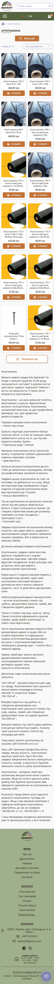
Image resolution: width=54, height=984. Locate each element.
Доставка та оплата (27, 868)
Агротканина (27, 910)
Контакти (27, 877)
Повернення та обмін (27, 872)
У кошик (42, 144)
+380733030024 (29, 936)
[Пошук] (49, 6)
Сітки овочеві (27, 891)
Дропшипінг (27, 858)
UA (23, 16)
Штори (27, 900)
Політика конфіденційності (27, 972)
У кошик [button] (16, 93)
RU (30, 16)
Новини (27, 863)
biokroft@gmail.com (29, 941)
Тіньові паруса (27, 905)
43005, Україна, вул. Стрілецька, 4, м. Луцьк (29, 930)
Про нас (27, 854)
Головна (2, 23)
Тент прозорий (27, 896)
